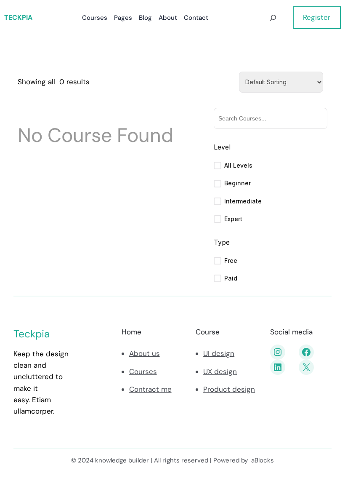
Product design (229, 389)
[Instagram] (277, 352)
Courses (143, 371)
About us (144, 353)
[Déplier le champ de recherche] (272, 18)
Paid (230, 278)
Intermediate (243, 201)
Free (230, 260)
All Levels (238, 165)
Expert (233, 218)
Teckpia (18, 17)
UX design (220, 371)
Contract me (150, 389)
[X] (306, 367)
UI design (218, 353)
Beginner (237, 183)
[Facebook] (306, 352)
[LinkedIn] (277, 367)
